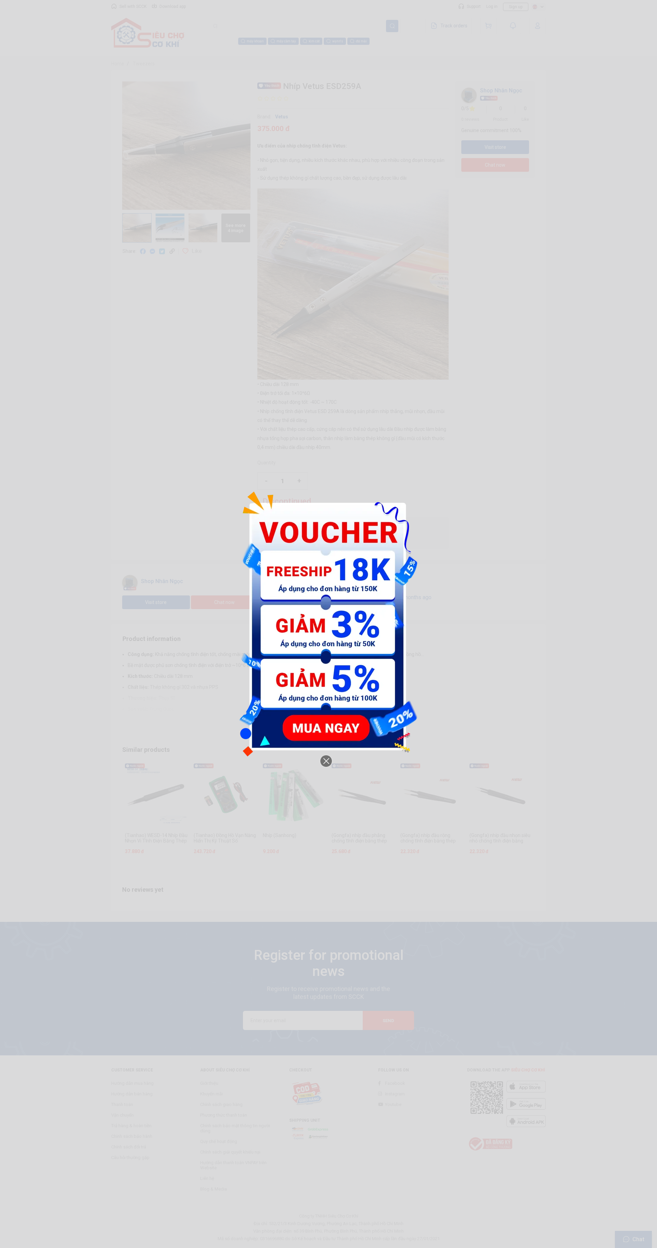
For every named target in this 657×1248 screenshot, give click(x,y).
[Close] (326, 761)
